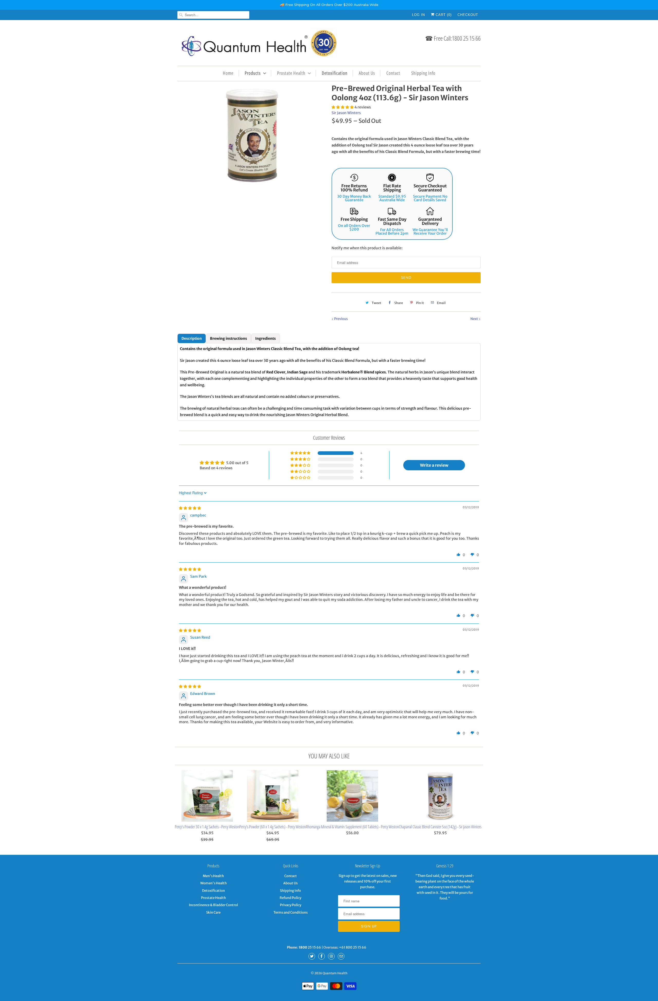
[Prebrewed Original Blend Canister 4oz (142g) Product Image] (252, 135)
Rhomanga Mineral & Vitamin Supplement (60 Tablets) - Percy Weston (352, 827)
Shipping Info (423, 73)
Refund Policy (290, 898)
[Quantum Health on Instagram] (331, 956)
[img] (190, 508)
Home (228, 73)
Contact (393, 73)
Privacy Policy (290, 905)
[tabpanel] (329, 382)
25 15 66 (310, 947)
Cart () (443, 15)
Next (474, 319)
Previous (341, 319)
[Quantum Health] (257, 44)
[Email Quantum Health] (341, 956)
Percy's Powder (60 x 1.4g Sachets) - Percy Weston (272, 827)
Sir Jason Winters (346, 113)
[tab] (191, 338)
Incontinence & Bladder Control (213, 905)
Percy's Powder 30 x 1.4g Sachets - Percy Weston (207, 827)
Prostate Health (291, 73)
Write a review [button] (434, 465)
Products (253, 73)
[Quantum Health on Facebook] (321, 956)
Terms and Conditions (290, 912)
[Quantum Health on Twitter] (311, 956)
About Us (367, 73)
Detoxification (335, 73)
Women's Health (213, 883)
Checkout (468, 15)
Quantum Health (335, 973)
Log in (418, 15)
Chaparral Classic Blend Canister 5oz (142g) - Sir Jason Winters (440, 827)
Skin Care (213, 912)
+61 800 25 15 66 (352, 947)
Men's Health (213, 876)
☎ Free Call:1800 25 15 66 (453, 38)
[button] (343, 107)
